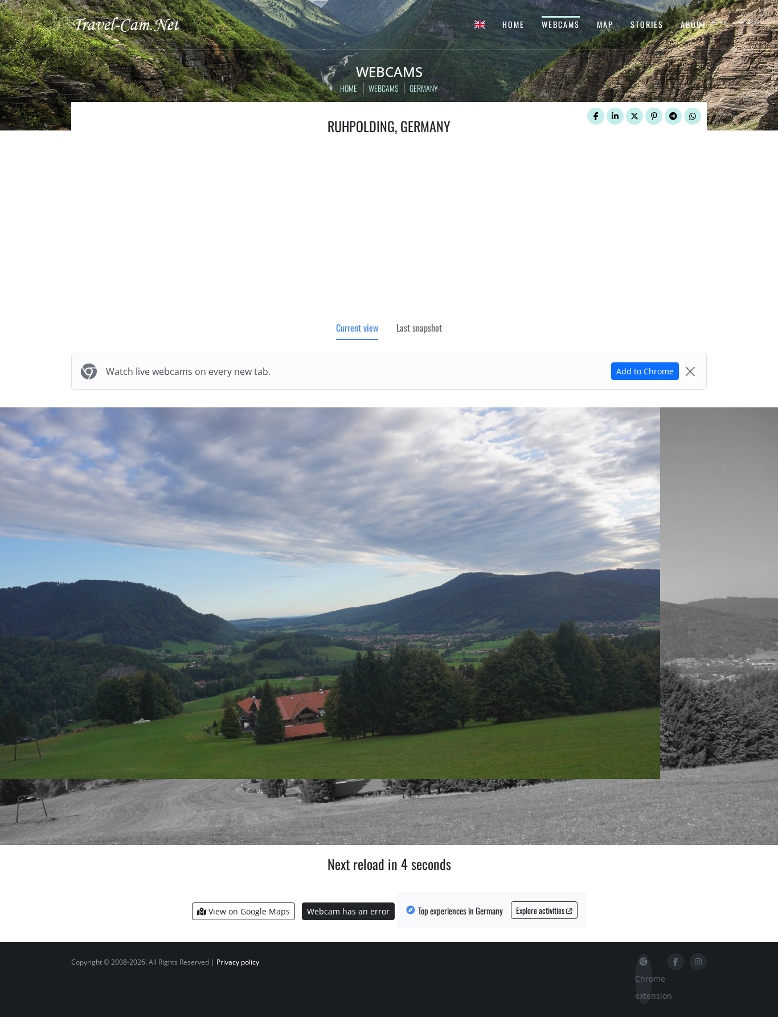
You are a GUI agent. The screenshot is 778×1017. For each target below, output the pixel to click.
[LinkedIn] (615, 116)
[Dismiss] (690, 371)
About (694, 24)
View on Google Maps (248, 911)
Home (513, 24)
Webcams (561, 24)
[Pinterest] (653, 116)
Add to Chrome (645, 371)
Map (605, 24)
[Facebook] (595, 116)
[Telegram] (673, 116)
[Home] (135, 24)
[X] (634, 116)
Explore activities (541, 910)
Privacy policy (237, 962)
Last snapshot (419, 327)
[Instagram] (698, 961)
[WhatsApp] (692, 116)
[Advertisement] (389, 231)
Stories (647, 24)
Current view (357, 327)
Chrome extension (643, 987)
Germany (424, 88)
